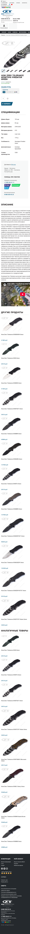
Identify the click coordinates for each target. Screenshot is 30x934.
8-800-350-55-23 (9, 194)
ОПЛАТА (18, 2)
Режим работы (4, 881)
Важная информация (6, 861)
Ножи (9, 32)
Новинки (15, 32)
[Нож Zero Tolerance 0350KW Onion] (11, 373)
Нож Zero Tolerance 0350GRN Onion (11, 459)
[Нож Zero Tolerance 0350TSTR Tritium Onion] (14, 608)
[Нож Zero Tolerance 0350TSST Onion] (12, 398)
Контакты (24, 2)
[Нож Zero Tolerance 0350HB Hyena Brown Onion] (15, 804)
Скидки (2, 865)
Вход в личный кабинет (19, 861)
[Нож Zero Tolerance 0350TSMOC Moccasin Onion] (15, 747)
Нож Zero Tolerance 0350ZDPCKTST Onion (13, 590)
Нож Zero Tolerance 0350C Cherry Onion (13, 786)
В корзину (6, 104)
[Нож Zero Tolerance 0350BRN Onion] (11, 499)
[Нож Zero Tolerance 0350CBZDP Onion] (12, 552)
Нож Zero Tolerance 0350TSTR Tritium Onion (14, 619)
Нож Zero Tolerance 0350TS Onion (11, 483)
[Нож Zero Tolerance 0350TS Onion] (11, 474)
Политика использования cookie (9, 894)
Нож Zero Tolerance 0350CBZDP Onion (12, 562)
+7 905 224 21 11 (6, 916)
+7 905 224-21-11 (9, 182)
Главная (3, 35)
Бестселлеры (22, 32)
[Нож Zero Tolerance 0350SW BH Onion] (12, 324)
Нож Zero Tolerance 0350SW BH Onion (12, 334)
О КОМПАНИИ (4, 2)
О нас (2, 863)
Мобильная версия (18, 865)
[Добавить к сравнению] (7, 98)
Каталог (4, 32)
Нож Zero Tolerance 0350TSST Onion (12, 409)
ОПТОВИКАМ (4, 4)
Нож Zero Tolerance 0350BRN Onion (11, 509)
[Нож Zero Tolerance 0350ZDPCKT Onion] (12, 525)
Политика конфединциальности (8, 892)
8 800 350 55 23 (5, 19)
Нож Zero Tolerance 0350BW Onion (11, 433)
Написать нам (4, 880)
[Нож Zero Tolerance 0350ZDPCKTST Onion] (13, 579)
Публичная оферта (5, 890)
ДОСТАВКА (11, 2)
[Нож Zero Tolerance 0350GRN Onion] (11, 449)
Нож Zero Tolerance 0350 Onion (10, 358)
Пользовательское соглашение (8, 888)
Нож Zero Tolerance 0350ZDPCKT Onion (12, 536)
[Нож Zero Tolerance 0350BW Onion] (11, 424)
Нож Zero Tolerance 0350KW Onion (11, 383)
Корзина (16, 863)
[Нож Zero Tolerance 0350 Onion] (10, 349)
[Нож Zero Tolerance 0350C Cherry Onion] (13, 776)
